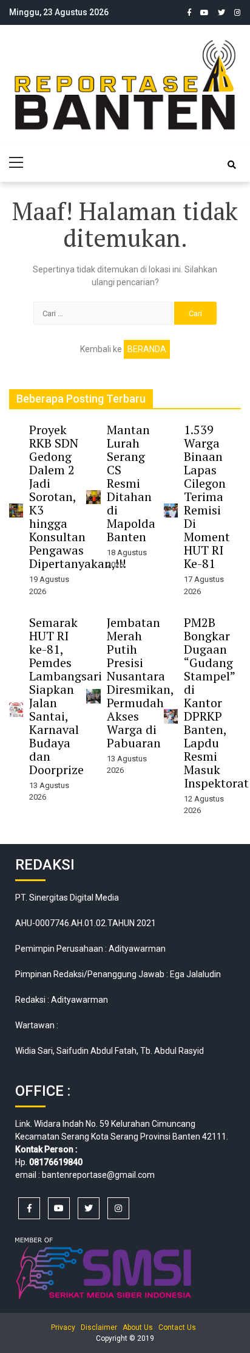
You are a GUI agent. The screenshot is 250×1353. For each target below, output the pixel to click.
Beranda (146, 349)
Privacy (63, 1327)
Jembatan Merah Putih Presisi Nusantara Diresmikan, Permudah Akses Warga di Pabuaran (140, 682)
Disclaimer (99, 1327)
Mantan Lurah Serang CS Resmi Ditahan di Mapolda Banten (131, 483)
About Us (138, 1327)
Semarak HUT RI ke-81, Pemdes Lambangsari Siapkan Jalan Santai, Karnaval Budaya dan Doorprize (65, 696)
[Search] (232, 164)
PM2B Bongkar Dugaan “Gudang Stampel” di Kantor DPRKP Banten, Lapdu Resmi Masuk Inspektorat (216, 702)
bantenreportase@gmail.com (98, 1175)
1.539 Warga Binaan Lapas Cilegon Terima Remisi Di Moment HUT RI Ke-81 (207, 496)
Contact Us (177, 1327)
